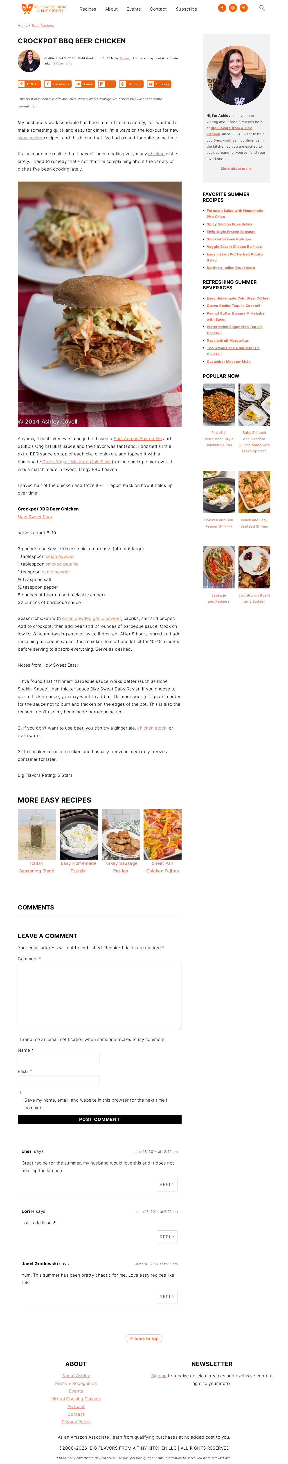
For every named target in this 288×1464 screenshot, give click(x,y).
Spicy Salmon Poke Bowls (229, 224)
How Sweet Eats (35, 516)
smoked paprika (62, 564)
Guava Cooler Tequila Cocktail (233, 306)
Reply (167, 1184)
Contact (158, 9)
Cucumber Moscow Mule (228, 361)
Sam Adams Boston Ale (138, 438)
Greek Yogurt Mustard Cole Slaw (76, 461)
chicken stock (151, 728)
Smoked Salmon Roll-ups (229, 239)
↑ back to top (144, 1338)
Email (25, 1071)
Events (134, 9)
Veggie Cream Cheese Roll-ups (234, 246)
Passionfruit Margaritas (228, 340)
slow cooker (30, 137)
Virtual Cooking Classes (76, 1399)
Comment (30, 958)
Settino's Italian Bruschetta (231, 268)
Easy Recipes (43, 25)
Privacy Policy (76, 1421)
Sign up (159, 1375)
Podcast (76, 1406)
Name (26, 1050)
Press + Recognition (76, 1383)
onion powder (60, 556)
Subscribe (186, 9)
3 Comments (62, 63)
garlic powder (56, 572)
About (111, 9)
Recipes (88, 9)
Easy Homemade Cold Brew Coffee (237, 298)
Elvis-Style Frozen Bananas (231, 232)
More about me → (236, 168)
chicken (156, 153)
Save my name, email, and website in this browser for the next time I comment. (96, 1104)
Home (23, 25)
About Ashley (76, 1375)
